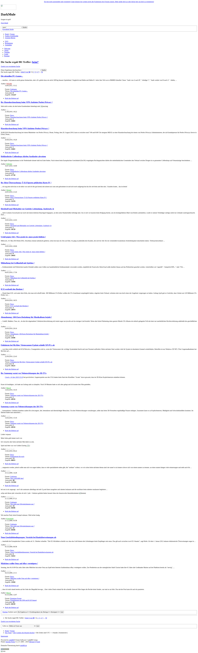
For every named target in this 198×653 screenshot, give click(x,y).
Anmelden (8, 45)
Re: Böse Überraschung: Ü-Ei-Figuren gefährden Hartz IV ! (26, 183)
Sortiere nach (12, 612)
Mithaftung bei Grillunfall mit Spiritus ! (17, 263)
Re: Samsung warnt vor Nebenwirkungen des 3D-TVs (23, 373)
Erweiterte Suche (8, 29)
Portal (7, 34)
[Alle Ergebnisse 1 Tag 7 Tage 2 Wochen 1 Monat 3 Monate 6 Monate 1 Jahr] (23, 612)
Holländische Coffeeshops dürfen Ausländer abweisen (23, 156)
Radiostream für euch (17, 456)
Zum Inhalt (4, 23)
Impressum (4, 636)
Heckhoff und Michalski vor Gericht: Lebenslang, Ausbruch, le (27, 209)
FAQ (6, 41)
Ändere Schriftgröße (11, 36)
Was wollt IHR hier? (17, 478)
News (12, 115)
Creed (8, 416)
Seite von (25, 72)
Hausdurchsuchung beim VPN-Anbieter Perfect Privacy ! (29, 117)
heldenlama (10, 497)
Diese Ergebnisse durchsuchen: (11, 70)
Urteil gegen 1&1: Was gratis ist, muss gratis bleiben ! (23, 237)
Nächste (5, 612)
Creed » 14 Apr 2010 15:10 (14, 377)
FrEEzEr (9, 164)
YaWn (8, 471)
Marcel (8, 388)
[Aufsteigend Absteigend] (57, 612)
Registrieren (9, 43)
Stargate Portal (10, 642)
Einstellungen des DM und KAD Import (23, 600)
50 (42, 72)
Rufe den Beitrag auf (12, 98)
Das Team (8, 633)
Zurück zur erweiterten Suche (10, 66)
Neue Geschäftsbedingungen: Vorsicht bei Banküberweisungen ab (28, 537)
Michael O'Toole (34, 642)
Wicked (8, 190)
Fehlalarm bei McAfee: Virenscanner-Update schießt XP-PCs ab (28, 345)
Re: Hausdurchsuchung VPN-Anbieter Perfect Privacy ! (26, 102)
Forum (12, 34)
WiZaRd (9, 84)
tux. (7, 110)
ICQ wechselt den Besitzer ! (12, 289)
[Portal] (8, 9)
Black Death (10, 449)
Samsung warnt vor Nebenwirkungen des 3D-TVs (26, 395)
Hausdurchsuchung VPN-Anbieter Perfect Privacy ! (25, 128)
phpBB (11, 640)
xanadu (8, 138)
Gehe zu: (5, 626)
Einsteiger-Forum (15, 598)
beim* (35, 62)
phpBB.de (23, 645)
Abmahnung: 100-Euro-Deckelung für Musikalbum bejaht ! (26, 317)
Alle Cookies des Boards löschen (23, 633)
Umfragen (13, 89)
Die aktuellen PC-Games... (12, 76)
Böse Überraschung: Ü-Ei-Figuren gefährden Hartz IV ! (28, 197)
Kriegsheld (9, 519)
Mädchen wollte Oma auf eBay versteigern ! (19, 563)
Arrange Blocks (10, 38)
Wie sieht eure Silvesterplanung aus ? (22, 504)
